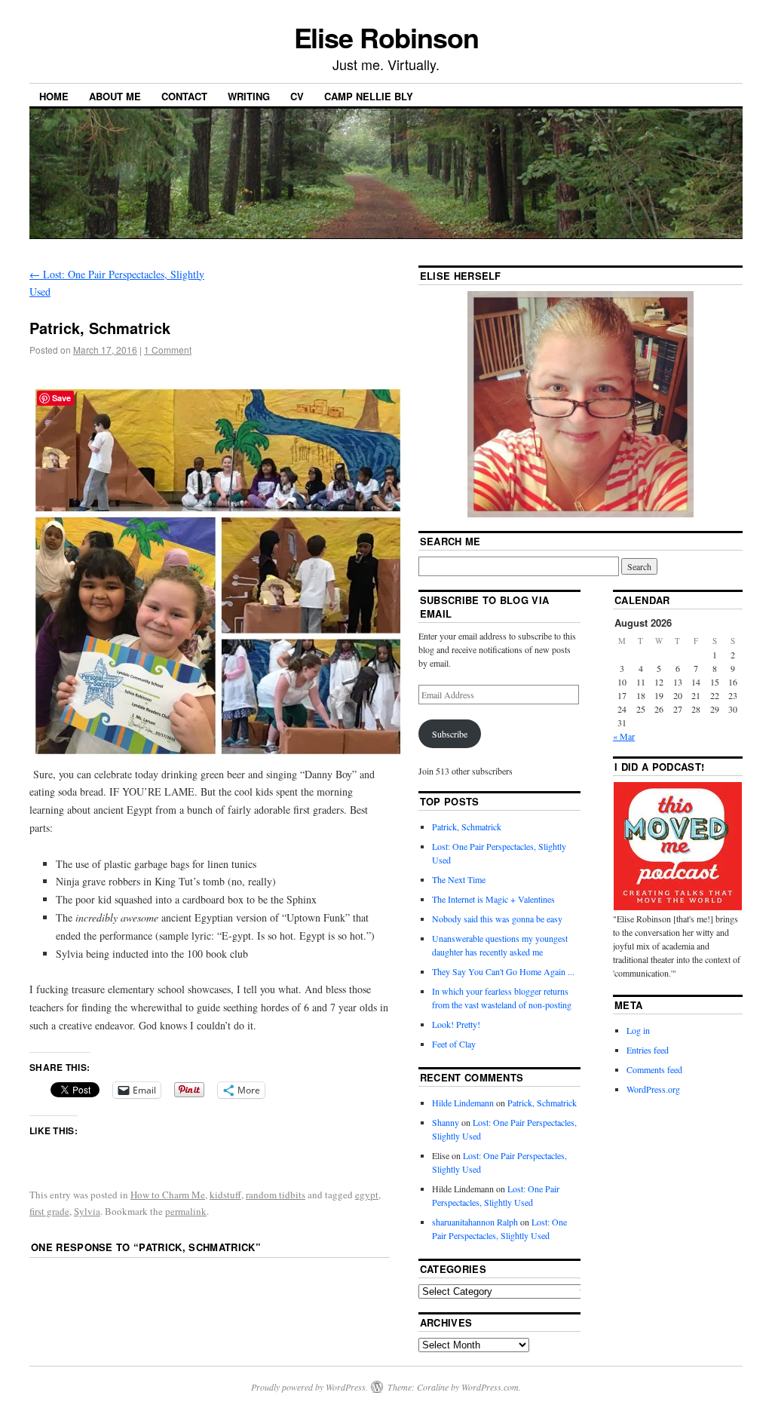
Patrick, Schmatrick (466, 827)
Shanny (445, 1122)
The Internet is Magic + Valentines (493, 899)
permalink (186, 1211)
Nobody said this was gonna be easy (497, 919)
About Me (115, 96)
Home (54, 96)
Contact (184, 96)
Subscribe (449, 734)
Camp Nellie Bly (368, 96)
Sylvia (87, 1211)
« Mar (624, 736)
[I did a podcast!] (678, 846)
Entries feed (647, 1050)
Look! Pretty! (456, 1024)
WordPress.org (653, 1089)
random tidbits (275, 1194)
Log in (638, 1030)
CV (297, 96)
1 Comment (167, 349)
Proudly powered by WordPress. (309, 1387)
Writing (249, 96)
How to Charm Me (167, 1194)
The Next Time (459, 879)
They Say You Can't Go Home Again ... (503, 971)
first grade (49, 1211)
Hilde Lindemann (463, 1103)
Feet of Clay (454, 1044)
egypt (366, 1194)
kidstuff (225, 1194)
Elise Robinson (386, 37)
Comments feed (654, 1069)
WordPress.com (490, 1387)
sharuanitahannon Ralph (475, 1222)
